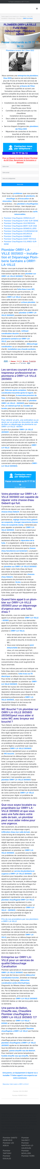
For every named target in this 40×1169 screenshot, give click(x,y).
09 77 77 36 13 (20, 153)
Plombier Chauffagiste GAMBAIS (17, 236)
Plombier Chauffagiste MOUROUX (18, 234)
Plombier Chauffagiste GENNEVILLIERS (20, 228)
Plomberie (23, 16)
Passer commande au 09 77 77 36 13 (19, 1)
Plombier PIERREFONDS (19, 1095)
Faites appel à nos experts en (10, 16)
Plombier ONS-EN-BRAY (20, 1091)
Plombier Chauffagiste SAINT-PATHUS (20, 239)
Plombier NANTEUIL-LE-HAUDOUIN (27, 1145)
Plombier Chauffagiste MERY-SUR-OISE (20, 226)
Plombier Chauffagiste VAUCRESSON (19, 223)
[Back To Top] (35, 1165)
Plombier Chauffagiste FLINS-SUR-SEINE (21, 221)
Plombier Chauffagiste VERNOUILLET (19, 218)
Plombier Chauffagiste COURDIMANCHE (21, 231)
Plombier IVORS (27, 1156)
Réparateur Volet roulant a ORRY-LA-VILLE (15, 1084)
